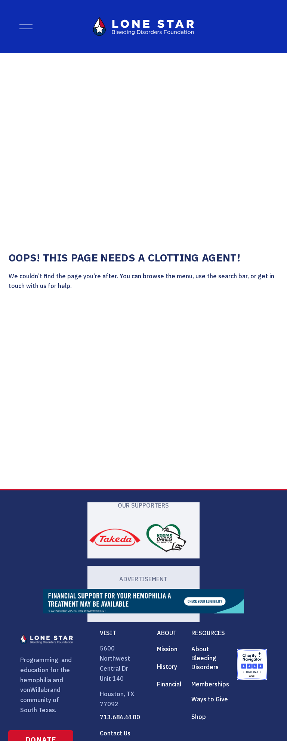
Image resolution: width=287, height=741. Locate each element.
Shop (198, 716)
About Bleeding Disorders (205, 658)
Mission (167, 649)
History (167, 666)
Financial (169, 684)
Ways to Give (209, 699)
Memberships (210, 684)
